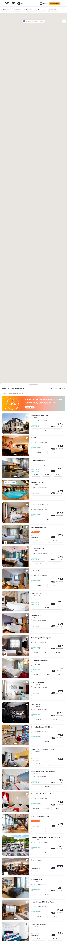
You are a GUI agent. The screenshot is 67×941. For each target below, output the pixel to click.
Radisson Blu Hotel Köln (33, 512)
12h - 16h (55, 719)
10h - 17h (47, 497)
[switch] (53, 9)
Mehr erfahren (29, 407)
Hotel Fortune (33, 446)
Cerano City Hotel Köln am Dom (33, 801)
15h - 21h (58, 474)
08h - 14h (36, 474)
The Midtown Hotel (33, 556)
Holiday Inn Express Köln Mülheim (33, 735)
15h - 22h (55, 541)
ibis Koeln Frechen (33, 578)
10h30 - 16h (38, 719)
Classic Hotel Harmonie (33, 423)
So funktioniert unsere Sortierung (12, 393)
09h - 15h (47, 741)
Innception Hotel (33, 601)
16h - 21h (58, 674)
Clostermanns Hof (33, 690)
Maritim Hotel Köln (33, 490)
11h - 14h (39, 939)
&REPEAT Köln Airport (33, 468)
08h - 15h (47, 607)
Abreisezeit (29, 9)
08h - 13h (38, 563)
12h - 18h (55, 585)
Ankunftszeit (17, 9)
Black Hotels (33, 712)
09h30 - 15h (36, 808)
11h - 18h (47, 652)
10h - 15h (38, 452)
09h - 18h (47, 474)
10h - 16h (38, 585)
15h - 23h (55, 939)
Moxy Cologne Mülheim (33, 534)
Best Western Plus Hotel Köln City (33, 757)
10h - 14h (47, 808)
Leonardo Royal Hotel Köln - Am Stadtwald (33, 845)
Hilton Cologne (33, 866)
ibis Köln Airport (33, 623)
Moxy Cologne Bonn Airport (33, 645)
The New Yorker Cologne (33, 668)
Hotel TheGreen (33, 887)
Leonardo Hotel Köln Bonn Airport (33, 910)
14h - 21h (55, 916)
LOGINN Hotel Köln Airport (33, 823)
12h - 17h (55, 452)
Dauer (39, 9)
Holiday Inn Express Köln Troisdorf (33, 779)
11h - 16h (47, 430)
